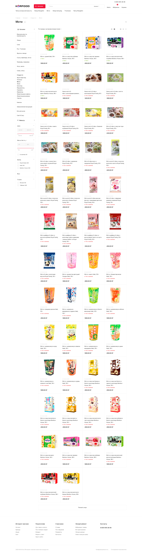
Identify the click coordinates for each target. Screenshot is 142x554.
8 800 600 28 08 (120, 2)
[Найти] (102, 6)
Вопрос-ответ (40, 534)
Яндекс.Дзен (114, 532)
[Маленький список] (112, 29)
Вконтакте (102, 532)
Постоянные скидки (41, 529)
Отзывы (57, 527)
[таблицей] (126, 29)
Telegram (106, 532)
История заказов (80, 529)
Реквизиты (58, 532)
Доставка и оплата (41, 527)
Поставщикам (59, 529)
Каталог (18, 527)
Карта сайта (39, 537)
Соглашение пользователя (118, 549)
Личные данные (80, 532)
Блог (17, 534)
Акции (17, 532)
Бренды (18, 529)
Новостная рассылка (81, 534)
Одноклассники (110, 532)
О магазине (59, 524)
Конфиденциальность (102, 549)
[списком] (123, 29)
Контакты (58, 534)
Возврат (38, 532)
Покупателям (40, 524)
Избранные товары (81, 527)
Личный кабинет (81, 524)
